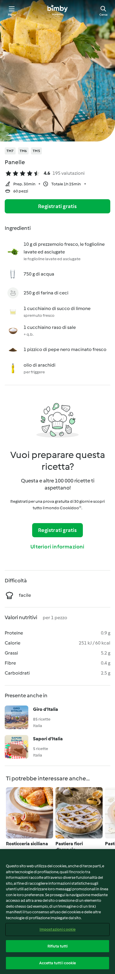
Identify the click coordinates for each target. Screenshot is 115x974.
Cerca (103, 15)
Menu (12, 15)
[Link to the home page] (57, 11)
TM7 (10, 151)
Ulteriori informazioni (57, 546)
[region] (57, 911)
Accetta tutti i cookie (57, 963)
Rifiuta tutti (57, 946)
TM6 (23, 151)
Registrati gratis (57, 206)
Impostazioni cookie (57, 929)
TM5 (36, 151)
